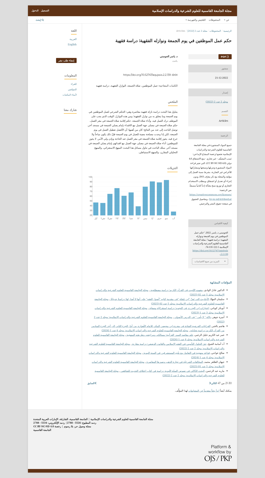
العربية (73, 39)
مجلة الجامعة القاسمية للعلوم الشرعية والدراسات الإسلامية (192, 11)
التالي (214, 383)
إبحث (39, 19)
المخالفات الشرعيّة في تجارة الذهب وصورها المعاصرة (174, 362)
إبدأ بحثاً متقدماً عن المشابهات (203, 390)
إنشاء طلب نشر (66, 60)
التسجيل (45, 10)
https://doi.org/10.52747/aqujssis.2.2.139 (147, 74)
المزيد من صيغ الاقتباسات (207, 261)
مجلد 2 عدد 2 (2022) (197, 30)
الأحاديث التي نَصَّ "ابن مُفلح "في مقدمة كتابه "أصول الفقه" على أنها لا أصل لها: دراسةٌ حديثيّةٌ (159, 299)
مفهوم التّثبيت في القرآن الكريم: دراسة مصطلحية (176, 290)
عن (227, 19)
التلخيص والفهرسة (196, 19)
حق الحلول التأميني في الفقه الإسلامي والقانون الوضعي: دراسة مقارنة (169, 344)
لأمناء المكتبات (70, 94)
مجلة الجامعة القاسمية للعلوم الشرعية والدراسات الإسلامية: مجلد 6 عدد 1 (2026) (145, 330)
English (72, 44)
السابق (91, 383)
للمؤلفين (72, 89)
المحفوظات (214, 19)
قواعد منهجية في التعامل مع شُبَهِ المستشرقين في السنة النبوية (176, 353)
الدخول (35, 10)
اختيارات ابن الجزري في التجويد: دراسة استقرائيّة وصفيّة (179, 308)
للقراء (74, 83)
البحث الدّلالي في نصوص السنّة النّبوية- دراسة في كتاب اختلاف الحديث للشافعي (162, 371)
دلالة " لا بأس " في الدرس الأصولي (192, 317)
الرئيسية (227, 30)
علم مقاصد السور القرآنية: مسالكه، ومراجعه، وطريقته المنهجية (159, 335)
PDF (224, 56)
